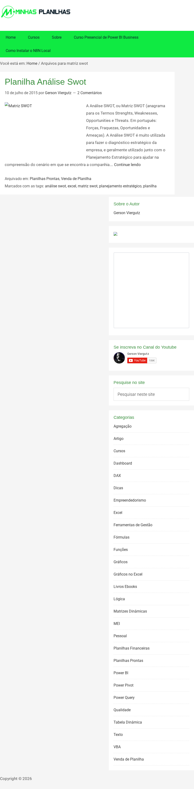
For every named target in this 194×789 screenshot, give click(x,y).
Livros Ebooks (125, 586)
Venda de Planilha (76, 178)
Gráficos (121, 562)
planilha (150, 186)
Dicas (118, 488)
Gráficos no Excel (128, 574)
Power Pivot (123, 685)
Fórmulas (121, 537)
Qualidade (122, 710)
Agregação (123, 426)
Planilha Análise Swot (45, 82)
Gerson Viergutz (127, 213)
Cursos (119, 451)
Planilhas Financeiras (132, 648)
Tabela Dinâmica (128, 722)
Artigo (118, 438)
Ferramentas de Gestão (133, 525)
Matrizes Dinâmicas (130, 611)
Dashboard (123, 463)
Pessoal (120, 636)
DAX (117, 475)
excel (72, 186)
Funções (121, 549)
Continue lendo (127, 164)
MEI (117, 623)
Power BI (121, 673)
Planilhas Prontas (44, 178)
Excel (118, 512)
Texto (118, 734)
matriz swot (87, 186)
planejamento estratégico (120, 186)
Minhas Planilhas (97, 12)
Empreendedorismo (130, 500)
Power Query (124, 697)
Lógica (119, 599)
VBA (117, 747)
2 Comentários (89, 93)
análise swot (55, 186)
